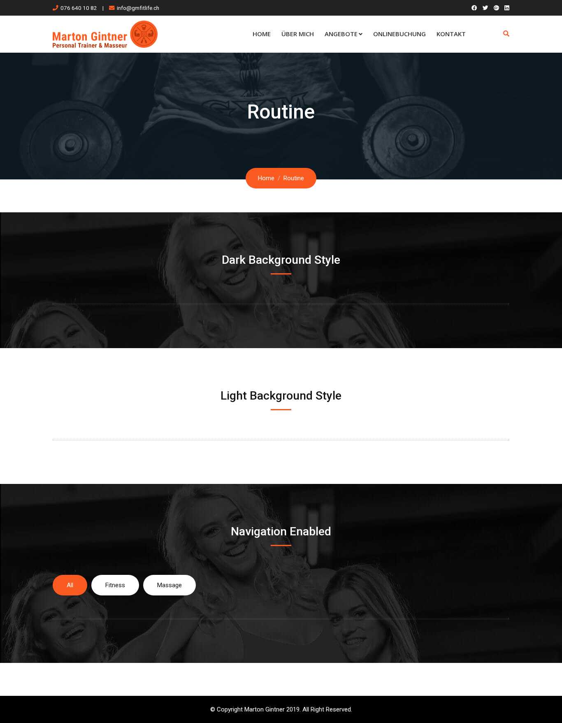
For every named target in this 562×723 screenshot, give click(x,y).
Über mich (297, 34)
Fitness (115, 585)
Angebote (341, 34)
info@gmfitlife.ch (138, 8)
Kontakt (451, 34)
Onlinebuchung (399, 34)
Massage (169, 585)
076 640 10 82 (78, 8)
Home (262, 34)
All (70, 585)
